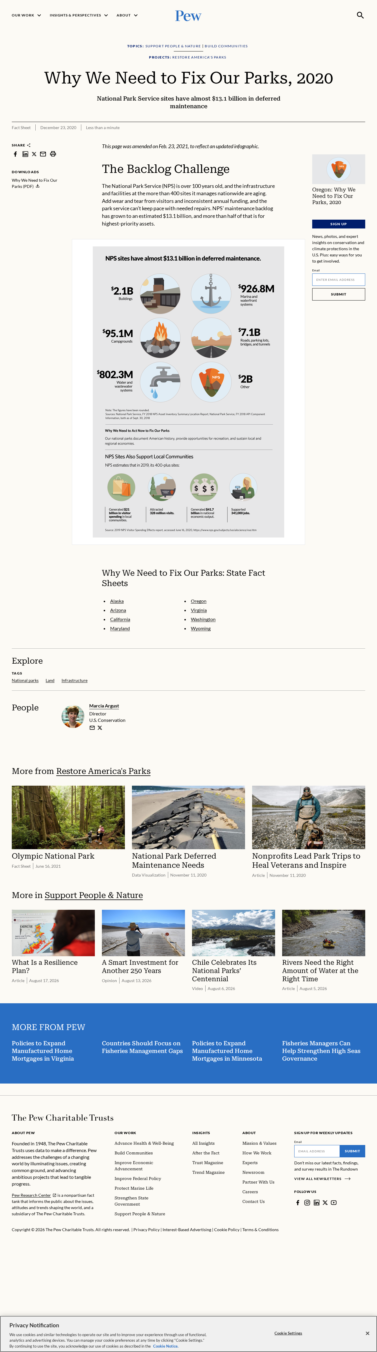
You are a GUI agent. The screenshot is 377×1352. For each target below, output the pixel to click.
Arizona (118, 610)
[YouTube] (333, 1202)
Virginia (199, 610)
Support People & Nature (94, 895)
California (120, 619)
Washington (203, 619)
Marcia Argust (104, 705)
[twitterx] (34, 154)
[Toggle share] (346, 139)
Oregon (198, 601)
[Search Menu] (360, 15)
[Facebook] (297, 1202)
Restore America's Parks (103, 771)
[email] (43, 154)
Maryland (120, 628)
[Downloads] (361, 139)
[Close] (367, 1333)
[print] (53, 154)
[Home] (62, 1117)
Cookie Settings (288, 1333)
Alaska (117, 601)
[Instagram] (307, 1202)
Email (316, 270)
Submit (338, 294)
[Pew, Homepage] (188, 15)
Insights (201, 1133)
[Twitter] (325, 1202)
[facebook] (15, 154)
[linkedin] (25, 154)
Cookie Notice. (165, 1345)
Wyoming (201, 628)
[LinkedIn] (316, 1202)
